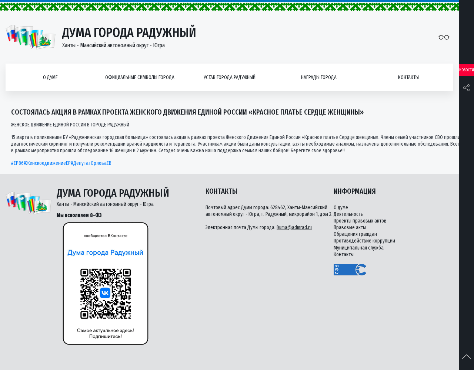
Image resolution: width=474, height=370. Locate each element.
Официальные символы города (139, 77)
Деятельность (348, 214)
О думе (50, 77)
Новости (466, 70)
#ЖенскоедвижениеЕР (47, 163)
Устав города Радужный (230, 77)
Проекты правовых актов (360, 221)
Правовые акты (350, 227)
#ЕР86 (17, 163)
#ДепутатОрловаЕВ (91, 163)
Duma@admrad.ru (294, 227)
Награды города (319, 77)
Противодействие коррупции (364, 241)
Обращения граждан (355, 234)
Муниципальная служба (359, 248)
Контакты (408, 77)
